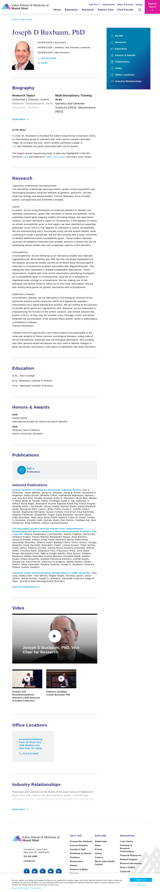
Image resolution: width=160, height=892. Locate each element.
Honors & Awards (125, 55)
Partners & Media (79, 869)
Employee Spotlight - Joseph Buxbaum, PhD (58, 693)
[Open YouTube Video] (54, 636)
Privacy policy (35, 888)
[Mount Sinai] (36, 840)
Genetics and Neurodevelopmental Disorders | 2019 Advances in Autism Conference (26, 696)
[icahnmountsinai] (35, 871)
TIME (49, 157)
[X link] (43, 871)
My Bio (119, 36)
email (44, 63)
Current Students (79, 845)
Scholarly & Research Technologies (127, 848)
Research (88, 9)
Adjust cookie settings (20, 888)
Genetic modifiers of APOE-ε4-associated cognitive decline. (54, 506)
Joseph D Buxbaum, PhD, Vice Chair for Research (51, 649)
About (57, 9)
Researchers (76, 861)
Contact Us (29, 861)
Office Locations (124, 75)
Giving (139, 5)
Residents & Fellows (80, 853)
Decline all (141, 885)
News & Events (125, 5)
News (98, 845)
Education (71, 9)
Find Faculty (126, 9)
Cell (14, 146)
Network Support (129, 859)
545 (29, 468)
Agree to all (140, 880)
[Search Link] (140, 9)
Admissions (108, 5)
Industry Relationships (128, 81)
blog (25, 157)
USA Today (59, 157)
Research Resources (131, 863)
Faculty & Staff (77, 849)
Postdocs (75, 857)
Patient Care (106, 9)
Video (118, 68)
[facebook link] (27, 871)
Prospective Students (81, 841)
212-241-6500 (30, 856)
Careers (99, 857)
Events (98, 849)
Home (14, 20)
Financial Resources (130, 855)
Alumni (73, 865)
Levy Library (126, 841)
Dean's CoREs (127, 867)
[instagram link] (59, 871)
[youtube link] (51, 871)
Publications (122, 62)
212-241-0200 (48, 58)
